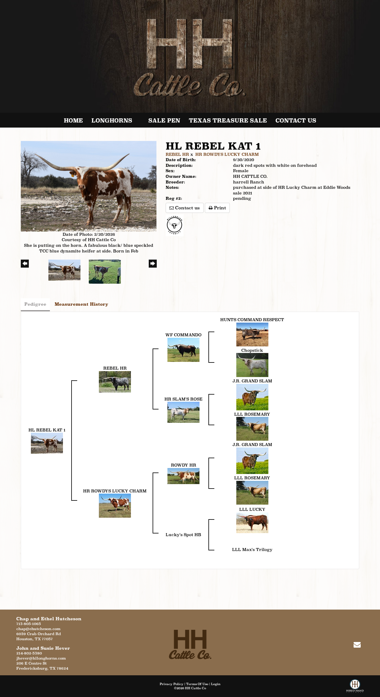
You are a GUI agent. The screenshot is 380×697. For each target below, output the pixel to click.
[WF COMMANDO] (183, 349)
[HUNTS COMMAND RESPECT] (252, 334)
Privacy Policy (171, 684)
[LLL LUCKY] (252, 522)
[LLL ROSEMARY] (252, 428)
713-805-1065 (28, 623)
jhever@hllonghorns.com (41, 658)
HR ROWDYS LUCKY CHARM (227, 154)
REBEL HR (177, 154)
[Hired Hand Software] (355, 688)
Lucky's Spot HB (183, 534)
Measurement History (81, 304)
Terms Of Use (197, 684)
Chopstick (252, 350)
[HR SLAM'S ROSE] (183, 411)
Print (219, 207)
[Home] (190, 644)
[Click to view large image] (88, 185)
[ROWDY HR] (183, 475)
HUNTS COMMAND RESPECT (252, 319)
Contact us (187, 207)
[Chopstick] (252, 364)
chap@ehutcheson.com (38, 629)
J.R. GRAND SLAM (252, 381)
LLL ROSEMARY (252, 414)
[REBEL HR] (115, 381)
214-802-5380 (29, 653)
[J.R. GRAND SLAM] (252, 396)
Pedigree (35, 304)
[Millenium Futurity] (176, 224)
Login (216, 684)
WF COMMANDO (183, 334)
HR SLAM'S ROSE (183, 399)
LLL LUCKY (252, 509)
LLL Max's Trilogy (252, 549)
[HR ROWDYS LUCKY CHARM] (115, 505)
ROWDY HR (183, 465)
